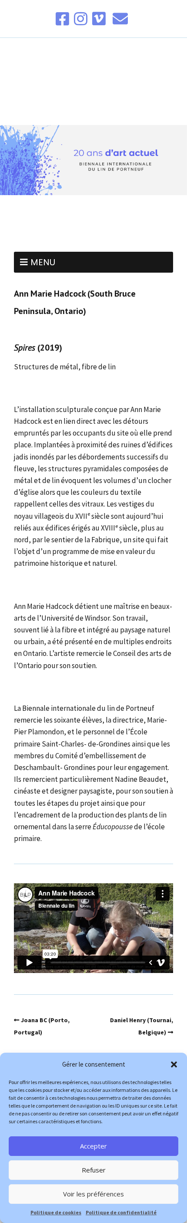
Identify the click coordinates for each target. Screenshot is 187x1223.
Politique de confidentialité (121, 1212)
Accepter (93, 1146)
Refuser (94, 1170)
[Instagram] (80, 19)
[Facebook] (63, 19)
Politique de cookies (55, 1212)
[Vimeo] (98, 19)
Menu (42, 262)
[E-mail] (120, 19)
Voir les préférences (93, 1193)
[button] (174, 1064)
